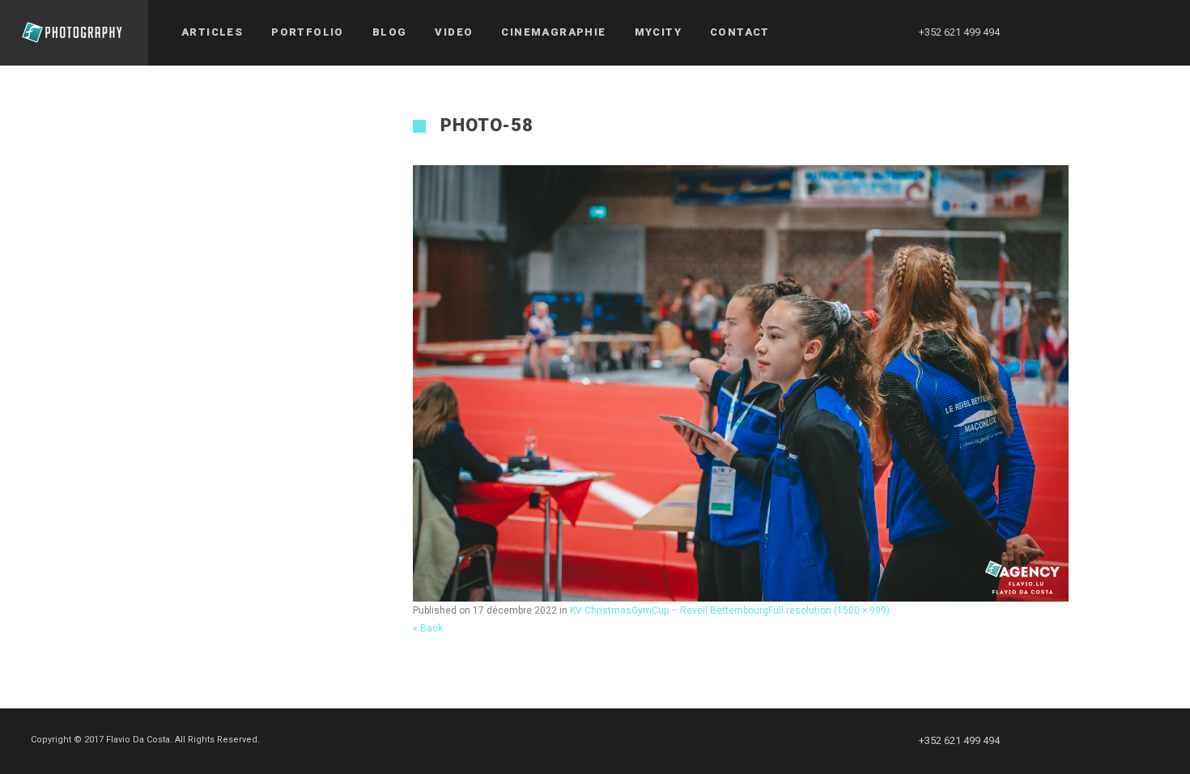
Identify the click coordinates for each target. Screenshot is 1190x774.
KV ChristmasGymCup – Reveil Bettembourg (669, 610)
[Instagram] (1097, 32)
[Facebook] (1039, 32)
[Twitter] (1068, 32)
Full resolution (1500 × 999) (829, 610)
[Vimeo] (1126, 32)
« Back (428, 628)
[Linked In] (1155, 32)
